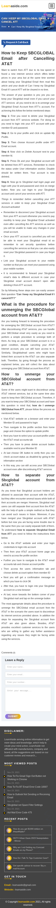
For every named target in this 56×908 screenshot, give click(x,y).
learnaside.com (23, 889)
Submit (13, 716)
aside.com (14, 6)
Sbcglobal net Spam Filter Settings (25, 805)
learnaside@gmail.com (24, 885)
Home (3, 27)
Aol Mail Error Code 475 (19, 812)
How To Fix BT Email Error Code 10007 (27, 787)
